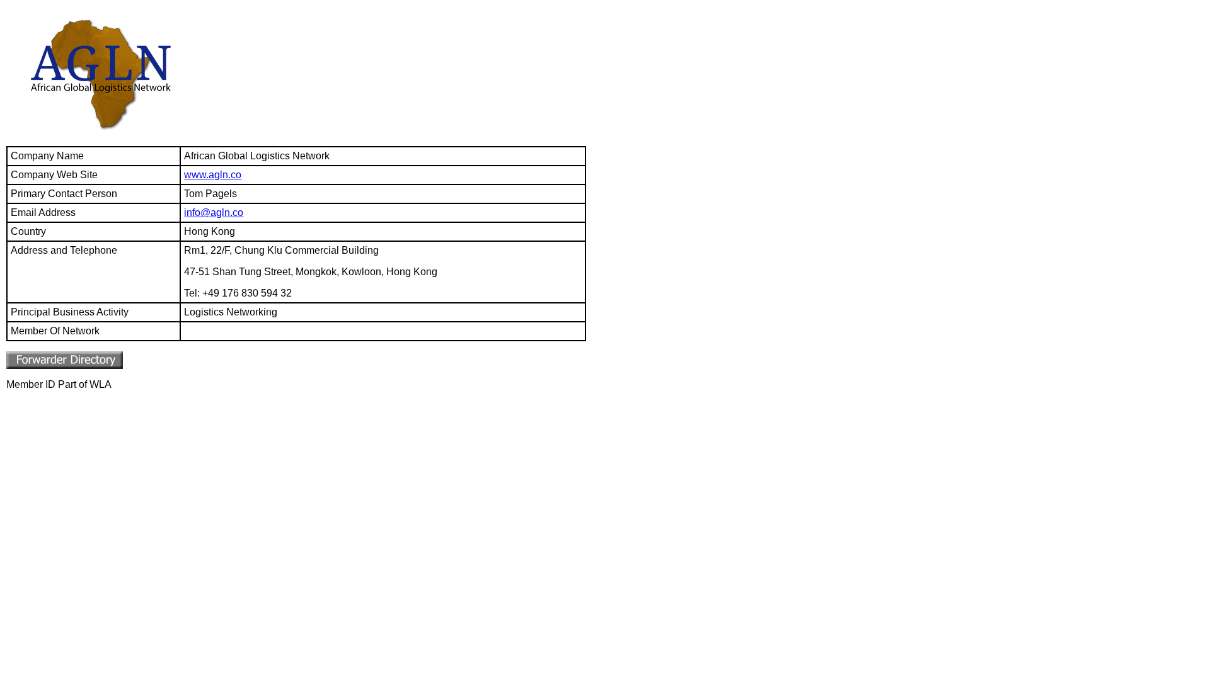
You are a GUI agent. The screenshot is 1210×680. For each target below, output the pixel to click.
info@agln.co (213, 212)
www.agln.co (212, 174)
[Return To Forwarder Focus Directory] (64, 365)
